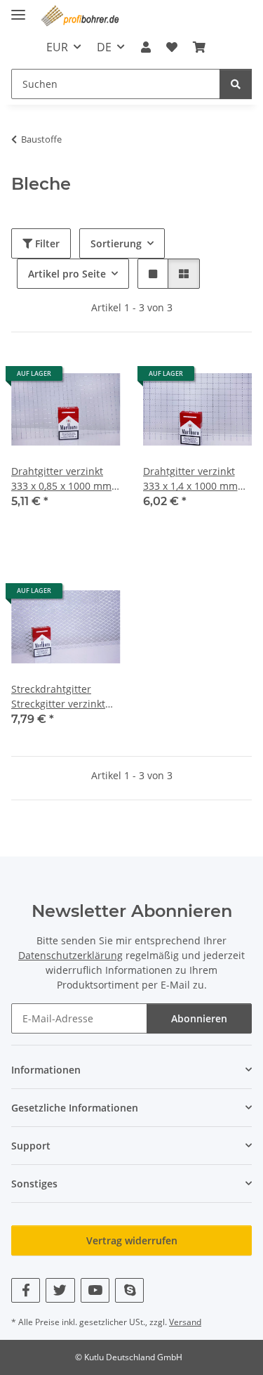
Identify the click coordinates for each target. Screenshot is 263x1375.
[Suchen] (236, 84)
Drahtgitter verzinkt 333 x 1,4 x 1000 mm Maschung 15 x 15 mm (196, 478)
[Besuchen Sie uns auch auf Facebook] (25, 1290)
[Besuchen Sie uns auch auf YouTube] (95, 1290)
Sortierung (116, 243)
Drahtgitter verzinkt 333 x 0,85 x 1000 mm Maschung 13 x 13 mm (64, 478)
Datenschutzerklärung (70, 955)
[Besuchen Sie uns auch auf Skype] (129, 1290)
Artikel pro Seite (67, 273)
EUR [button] (57, 47)
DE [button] (104, 47)
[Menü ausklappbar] (18, 9)
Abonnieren (199, 1018)
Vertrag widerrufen (131, 1240)
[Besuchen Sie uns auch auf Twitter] (60, 1290)
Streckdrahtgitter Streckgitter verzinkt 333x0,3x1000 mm (58, 696)
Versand (185, 1322)
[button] (145, 47)
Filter (46, 243)
